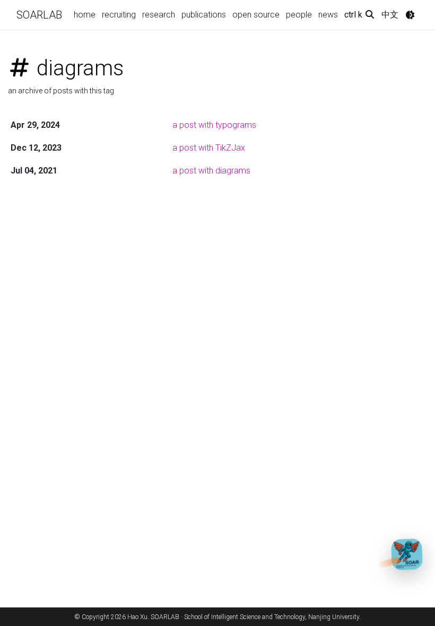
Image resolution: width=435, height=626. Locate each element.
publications (203, 15)
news (328, 15)
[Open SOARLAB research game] (408, 554)
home (84, 15)
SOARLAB (39, 14)
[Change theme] (410, 14)
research (158, 15)
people (299, 15)
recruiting (119, 15)
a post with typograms (214, 125)
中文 (389, 15)
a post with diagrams (211, 171)
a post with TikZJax (208, 148)
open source (256, 15)
